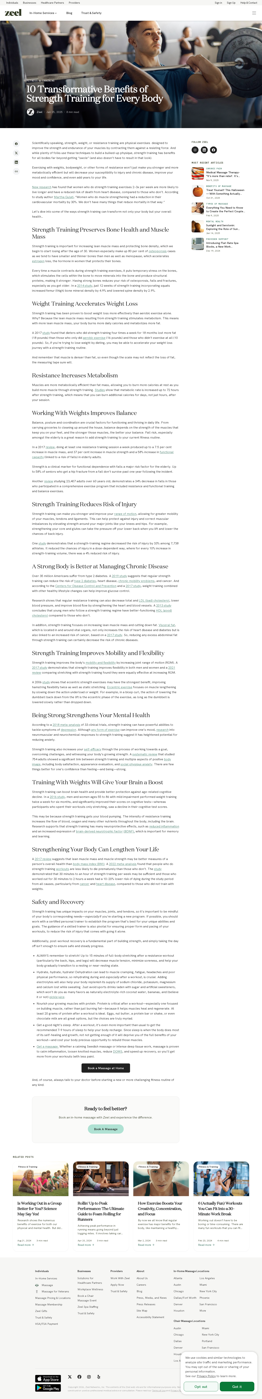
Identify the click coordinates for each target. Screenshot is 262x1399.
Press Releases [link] (146, 1304)
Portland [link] (207, 1341)
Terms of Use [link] (159, 1390)
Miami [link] (203, 1284)
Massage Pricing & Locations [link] (53, 1298)
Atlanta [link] (178, 1278)
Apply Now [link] (117, 1284)
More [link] (202, 1310)
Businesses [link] (29, 2)
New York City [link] (208, 1291)
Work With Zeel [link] (120, 1278)
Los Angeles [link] (207, 1278)
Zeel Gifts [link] (41, 1311)
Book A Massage (106, 1129)
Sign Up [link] (231, 2)
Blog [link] (69, 13)
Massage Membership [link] (48, 1304)
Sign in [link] (218, 2)
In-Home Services (41, 13)
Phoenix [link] (204, 1297)
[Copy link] (16, 171)
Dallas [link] (178, 1341)
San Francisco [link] (208, 1304)
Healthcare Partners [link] (52, 2)
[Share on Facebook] (16, 143)
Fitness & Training (41, 80)
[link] (13, 13)
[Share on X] (16, 153)
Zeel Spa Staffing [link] (87, 1306)
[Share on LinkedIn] (16, 162)
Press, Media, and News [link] (152, 1297)
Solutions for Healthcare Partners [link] (89, 1280)
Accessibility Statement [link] (150, 1317)
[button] (254, 13)
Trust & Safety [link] (91, 13)
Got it (237, 1386)
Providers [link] (74, 2)
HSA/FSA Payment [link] (46, 1324)
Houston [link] (179, 1310)
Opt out (200, 1386)
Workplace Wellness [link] (90, 1289)
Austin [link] (177, 1284)
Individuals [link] (12, 2)
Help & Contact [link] (248, 2)
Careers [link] (141, 1284)
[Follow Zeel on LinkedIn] (204, 149)
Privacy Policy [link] (178, 1390)
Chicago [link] (179, 1291)
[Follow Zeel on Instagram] (195, 149)
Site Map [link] (142, 1310)
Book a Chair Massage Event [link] (86, 1298)
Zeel (39, 112)
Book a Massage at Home (106, 1068)
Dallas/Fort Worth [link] (185, 1297)
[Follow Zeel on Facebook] (213, 149)
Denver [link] (178, 1304)
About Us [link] (142, 1278)
